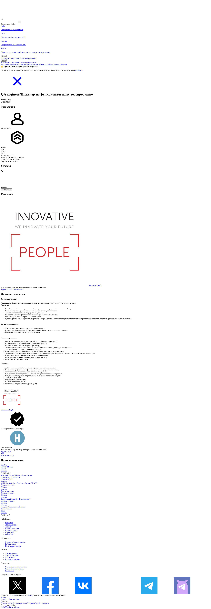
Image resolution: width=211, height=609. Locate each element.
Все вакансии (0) (17, 289)
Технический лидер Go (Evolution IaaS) (15, 499)
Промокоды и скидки (13, 546)
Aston (3, 509)
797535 (29, 595)
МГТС (3, 467)
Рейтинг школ (10, 544)
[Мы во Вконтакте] (83, 593)
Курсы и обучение (25, 64)
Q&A (7, 607)
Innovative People (95, 285)
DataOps (4, 465)
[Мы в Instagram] (116, 593)
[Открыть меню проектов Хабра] (2, 19)
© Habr (3, 597)
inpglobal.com (6, 289)
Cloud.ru (4, 485)
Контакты (9, 534)
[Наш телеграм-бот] (182, 593)
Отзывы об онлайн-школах (15, 542)
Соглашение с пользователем (16, 567)
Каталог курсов (11, 531)
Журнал (64, 64)
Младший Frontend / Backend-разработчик (16, 475)
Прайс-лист (9, 571)
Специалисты (13, 64)
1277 (15, 595)
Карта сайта (9, 533)
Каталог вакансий (12, 529)
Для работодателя (11, 555)
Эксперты (36, 64)
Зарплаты (57, 64)
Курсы (17, 607)
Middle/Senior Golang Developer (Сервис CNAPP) (19, 483)
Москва (10, 467)
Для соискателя (11, 553)
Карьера (12, 607)
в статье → (79, 70)
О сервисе (9, 523)
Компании (43, 64)
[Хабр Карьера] (9, 22)
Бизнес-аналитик (7, 491)
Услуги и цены (10, 525)
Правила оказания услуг (14, 569)
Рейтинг (50, 64)
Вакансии (4, 64)
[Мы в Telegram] (149, 593)
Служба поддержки (12, 559)
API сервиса (9, 557)
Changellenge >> (7, 477)
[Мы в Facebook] (50, 593)
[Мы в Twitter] (17, 593)
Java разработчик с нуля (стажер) (13, 507)
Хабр (3, 607)
